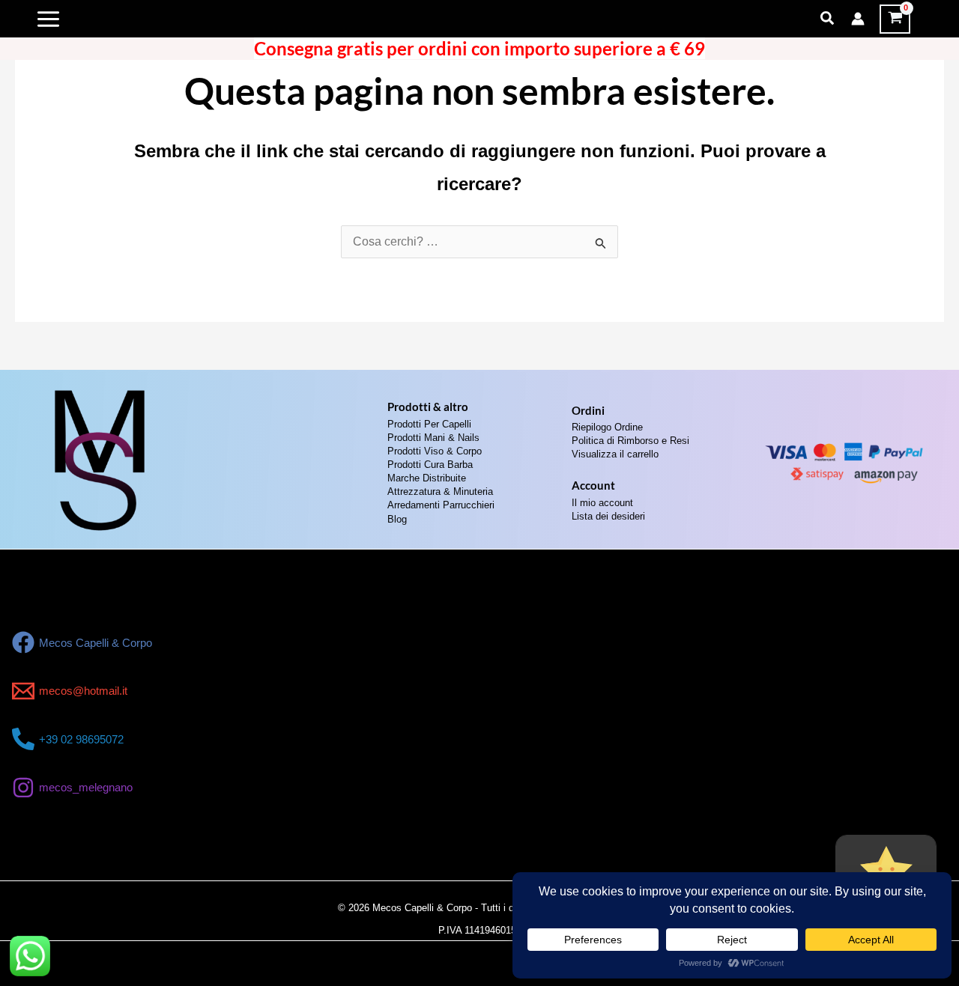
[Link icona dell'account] (858, 18)
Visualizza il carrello (615, 454)
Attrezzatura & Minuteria (440, 491)
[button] (827, 18)
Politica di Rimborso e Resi (630, 440)
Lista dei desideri (608, 516)
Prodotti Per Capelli (429, 424)
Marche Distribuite (426, 478)
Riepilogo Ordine (607, 427)
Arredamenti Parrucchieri (440, 505)
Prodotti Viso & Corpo (434, 451)
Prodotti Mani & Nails (433, 437)
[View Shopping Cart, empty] (895, 19)
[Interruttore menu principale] (48, 18)
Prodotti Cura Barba (430, 464)
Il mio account (602, 502)
